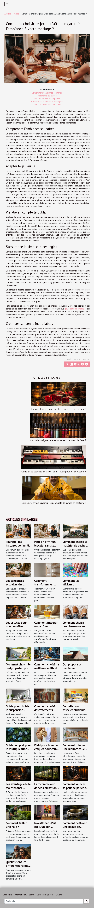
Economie (7, 894)
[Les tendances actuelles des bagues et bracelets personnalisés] (18, 570)
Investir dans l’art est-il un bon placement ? (45, 826)
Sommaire (48, 89)
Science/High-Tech (45, 894)
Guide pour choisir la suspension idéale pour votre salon (17, 711)
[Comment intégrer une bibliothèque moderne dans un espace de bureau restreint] (75, 734)
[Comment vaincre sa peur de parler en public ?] (75, 773)
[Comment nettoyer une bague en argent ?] (75, 812)
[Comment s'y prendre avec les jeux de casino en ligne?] (58, 394)
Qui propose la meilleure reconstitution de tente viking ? (74, 669)
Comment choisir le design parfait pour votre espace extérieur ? (18, 669)
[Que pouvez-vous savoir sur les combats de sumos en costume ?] (54, 488)
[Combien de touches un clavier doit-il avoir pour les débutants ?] (53, 457)
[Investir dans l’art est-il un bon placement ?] (47, 812)
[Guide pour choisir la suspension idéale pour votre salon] (18, 695)
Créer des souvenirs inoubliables (47, 104)
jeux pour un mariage (75, 309)
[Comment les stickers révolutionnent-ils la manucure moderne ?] (75, 570)
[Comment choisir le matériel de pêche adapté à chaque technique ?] (75, 531)
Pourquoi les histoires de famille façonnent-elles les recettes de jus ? (18, 547)
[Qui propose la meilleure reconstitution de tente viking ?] (75, 653)
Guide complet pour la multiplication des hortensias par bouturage (18, 750)
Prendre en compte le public (47, 98)
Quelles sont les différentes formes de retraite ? (17, 865)
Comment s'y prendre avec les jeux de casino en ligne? (58, 408)
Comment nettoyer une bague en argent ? (74, 826)
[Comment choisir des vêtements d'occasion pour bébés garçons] (47, 695)
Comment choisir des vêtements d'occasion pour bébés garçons (45, 711)
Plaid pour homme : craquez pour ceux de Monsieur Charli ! (46, 750)
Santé (31, 894)
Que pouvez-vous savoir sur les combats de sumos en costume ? (54, 502)
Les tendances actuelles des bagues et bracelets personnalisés (18, 586)
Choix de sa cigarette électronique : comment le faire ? (58, 440)
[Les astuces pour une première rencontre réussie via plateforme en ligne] (18, 612)
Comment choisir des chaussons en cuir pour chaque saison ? (74, 628)
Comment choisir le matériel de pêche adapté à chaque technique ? (75, 547)
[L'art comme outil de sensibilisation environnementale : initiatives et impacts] (47, 773)
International (20, 894)
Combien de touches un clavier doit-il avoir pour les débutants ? (53, 471)
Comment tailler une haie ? (16, 825)
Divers (16, 14)
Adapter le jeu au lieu (47, 96)
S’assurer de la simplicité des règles (47, 101)
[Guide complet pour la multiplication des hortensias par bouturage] (18, 734)
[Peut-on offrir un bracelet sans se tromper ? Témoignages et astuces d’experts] (47, 531)
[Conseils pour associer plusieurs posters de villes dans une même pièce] (75, 695)
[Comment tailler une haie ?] (18, 812)
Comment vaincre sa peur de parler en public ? (75, 787)
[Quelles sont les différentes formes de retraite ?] (18, 851)
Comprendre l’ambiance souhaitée (47, 93)
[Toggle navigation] (7, 4)
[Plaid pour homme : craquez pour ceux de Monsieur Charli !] (47, 734)
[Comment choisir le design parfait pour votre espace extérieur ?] (18, 653)
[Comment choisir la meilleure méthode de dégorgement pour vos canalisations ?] (47, 653)
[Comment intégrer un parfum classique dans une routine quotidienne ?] (47, 612)
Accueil (7, 14)
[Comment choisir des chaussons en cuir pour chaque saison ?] (75, 612)
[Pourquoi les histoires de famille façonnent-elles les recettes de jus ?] (18, 531)
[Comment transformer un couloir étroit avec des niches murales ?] (47, 570)
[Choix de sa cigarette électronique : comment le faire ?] (58, 425)
